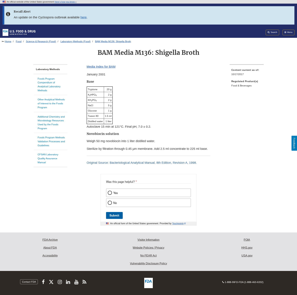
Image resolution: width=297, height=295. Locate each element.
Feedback (294, 143)
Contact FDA (29, 281)
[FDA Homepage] (19, 32)
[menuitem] (247, 73)
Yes (115, 193)
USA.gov (246, 255)
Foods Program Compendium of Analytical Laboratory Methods (49, 84)
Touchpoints (178, 223)
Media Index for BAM (101, 66)
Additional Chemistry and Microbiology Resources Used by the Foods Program (51, 122)
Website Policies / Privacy (148, 247)
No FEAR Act (148, 255)
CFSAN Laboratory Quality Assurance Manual (48, 158)
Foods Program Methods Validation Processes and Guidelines (51, 141)
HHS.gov (246, 247)
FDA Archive (50, 239)
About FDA (50, 247)
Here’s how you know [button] (65, 2)
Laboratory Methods (48, 69)
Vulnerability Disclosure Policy (148, 263)
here (83, 17)
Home (8, 41)
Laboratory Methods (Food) (75, 41)
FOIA (247, 239)
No (115, 203)
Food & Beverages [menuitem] (241, 85)
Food (18, 41)
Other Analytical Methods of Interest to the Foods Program (51, 103)
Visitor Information (149, 239)
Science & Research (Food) (41, 41)
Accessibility (50, 255)
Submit (114, 215)
